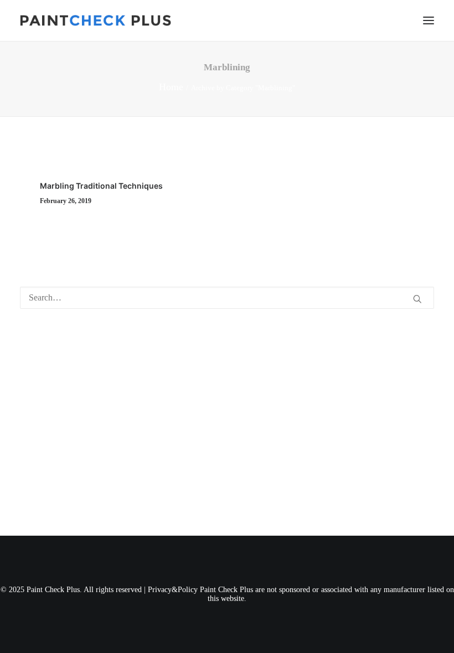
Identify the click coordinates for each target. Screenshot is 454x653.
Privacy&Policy (173, 589)
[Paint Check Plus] (95, 20)
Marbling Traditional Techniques (101, 185)
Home (171, 86)
